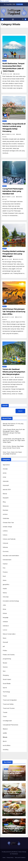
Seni (4, 671)
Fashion (5, 564)
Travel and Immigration (10, 700)
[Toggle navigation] (13, 19)
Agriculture (6, 465)
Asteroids (5, 481)
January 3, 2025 (9, 377)
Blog (4, 502)
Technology (6, 692)
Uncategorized (7, 720)
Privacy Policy (10, 857)
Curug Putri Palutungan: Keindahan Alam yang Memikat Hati (12, 191)
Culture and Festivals (9, 539)
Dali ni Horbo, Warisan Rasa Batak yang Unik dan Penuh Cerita (14, 828)
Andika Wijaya (19, 259)
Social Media (6, 683)
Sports (5, 687)
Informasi (6, 597)
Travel (5, 696)
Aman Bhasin (20, 377)
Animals (5, 469)
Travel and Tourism (9, 708)
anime (4, 473)
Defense (5, 547)
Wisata (4, 60)
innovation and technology (11, 601)
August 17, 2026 (10, 795)
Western (5, 729)
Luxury (5, 630)
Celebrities (6, 518)
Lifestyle (5, 621)
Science (5, 667)
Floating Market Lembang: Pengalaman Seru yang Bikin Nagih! (13, 253)
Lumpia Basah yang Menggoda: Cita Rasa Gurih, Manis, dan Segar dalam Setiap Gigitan (14, 440)
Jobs (4, 605)
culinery (5, 531)
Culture (5, 535)
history (5, 592)
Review (5, 663)
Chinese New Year (8, 522)
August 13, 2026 (10, 831)
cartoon (5, 514)
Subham (17, 74)
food (4, 576)
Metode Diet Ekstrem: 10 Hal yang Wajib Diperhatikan (14, 773)
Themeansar (15, 853)
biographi (5, 498)
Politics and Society (9, 654)
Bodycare (6, 506)
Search (5, 405)
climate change (7, 526)
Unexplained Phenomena (10, 725)
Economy (5, 551)
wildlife (5, 733)
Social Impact (7, 679)
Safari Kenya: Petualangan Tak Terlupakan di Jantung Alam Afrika (13, 311)
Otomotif (5, 642)
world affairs (6, 745)
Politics (5, 650)
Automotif (6, 485)
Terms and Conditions (20, 857)
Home (4, 857)
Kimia (4, 609)
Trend (4, 716)
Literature (6, 625)
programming (7, 659)
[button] (22, 19)
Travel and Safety (8, 704)
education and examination (11, 555)
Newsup (24, 851)
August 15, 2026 (10, 813)
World (4, 741)
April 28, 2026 (8, 74)
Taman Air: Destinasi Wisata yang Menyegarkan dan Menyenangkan (13, 371)
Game (4, 580)
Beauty (5, 493)
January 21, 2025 (9, 317)
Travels (5, 712)
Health (5, 588)
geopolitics (6, 584)
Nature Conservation (9, 634)
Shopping (6, 675)
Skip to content (4, 1)
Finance (5, 572)
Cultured (5, 543)
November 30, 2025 (9, 134)
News (4, 638)
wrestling (5, 749)
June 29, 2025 (8, 259)
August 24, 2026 (10, 775)
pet (4, 646)
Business (5, 510)
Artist (4, 477)
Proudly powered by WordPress (10, 851)
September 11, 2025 (9, 196)
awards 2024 (7, 489)
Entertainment (7, 559)
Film (4, 568)
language (5, 617)
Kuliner (5, 613)
